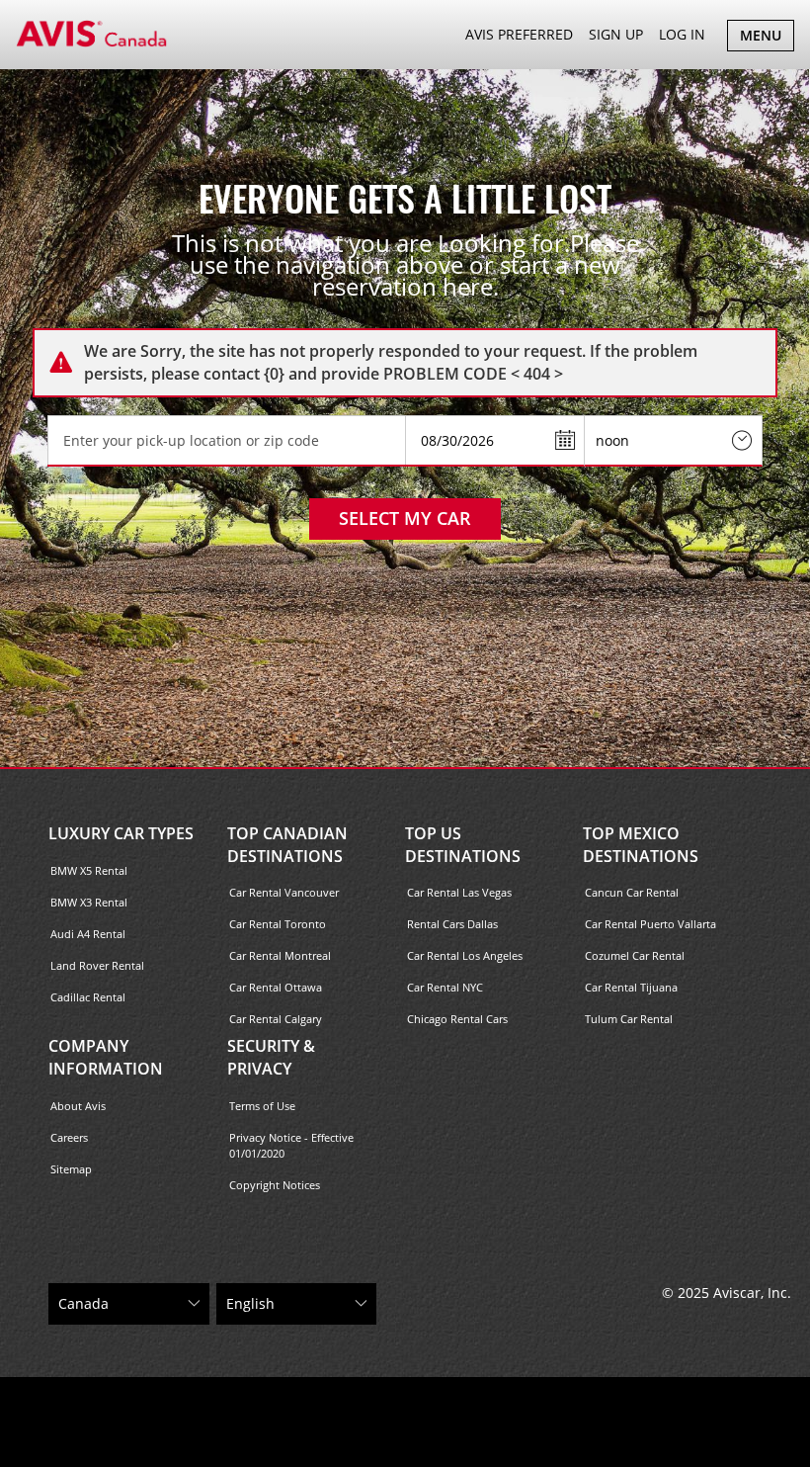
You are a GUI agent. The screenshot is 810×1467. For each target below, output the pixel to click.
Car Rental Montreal (280, 955)
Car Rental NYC (445, 987)
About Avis (78, 1105)
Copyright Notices (274, 1184)
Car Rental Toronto (277, 923)
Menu (766, 38)
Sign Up (616, 34)
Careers (69, 1137)
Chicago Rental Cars (457, 1018)
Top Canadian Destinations (287, 844)
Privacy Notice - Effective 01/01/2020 (291, 1145)
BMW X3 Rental (88, 902)
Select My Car (405, 518)
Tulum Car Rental (629, 1018)
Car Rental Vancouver (284, 892)
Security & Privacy (271, 1057)
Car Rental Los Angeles (465, 955)
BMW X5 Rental (88, 870)
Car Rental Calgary (275, 1018)
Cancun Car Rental (632, 892)
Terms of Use (262, 1105)
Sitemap (71, 1169)
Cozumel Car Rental (635, 955)
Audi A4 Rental (87, 933)
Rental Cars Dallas (452, 923)
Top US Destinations (463, 844)
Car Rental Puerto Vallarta (650, 923)
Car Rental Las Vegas (459, 892)
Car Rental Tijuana (631, 987)
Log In (682, 34)
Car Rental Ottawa (275, 987)
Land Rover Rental (97, 965)
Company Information (105, 1057)
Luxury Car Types (121, 833)
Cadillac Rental (87, 997)
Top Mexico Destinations (640, 844)
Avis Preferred (519, 34)
